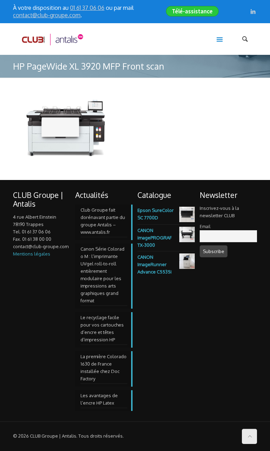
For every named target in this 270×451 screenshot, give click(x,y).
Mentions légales (31, 254)
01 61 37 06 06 (87, 7)
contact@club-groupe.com (47, 15)
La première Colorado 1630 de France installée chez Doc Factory (104, 367)
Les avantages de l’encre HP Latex (99, 399)
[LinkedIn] (253, 11)
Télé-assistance (192, 11)
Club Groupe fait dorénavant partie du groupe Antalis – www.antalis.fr (103, 221)
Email (205, 226)
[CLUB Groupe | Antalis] (52, 39)
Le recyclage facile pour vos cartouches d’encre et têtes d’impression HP (102, 328)
